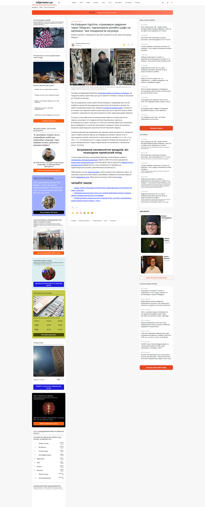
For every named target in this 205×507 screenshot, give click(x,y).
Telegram (113, 220)
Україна (74, 2)
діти (105, 220)
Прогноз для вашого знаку (49, 424)
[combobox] (60, 379)
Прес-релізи (118, 2)
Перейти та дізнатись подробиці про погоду (48, 387)
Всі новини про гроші (48, 335)
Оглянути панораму (48, 121)
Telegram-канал (93, 172)
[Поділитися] (128, 44)
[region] (48, 384)
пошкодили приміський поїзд (82, 162)
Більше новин (156, 128)
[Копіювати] (132, 44)
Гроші (103, 2)
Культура (95, 2)
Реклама (137, 2)
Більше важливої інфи (156, 367)
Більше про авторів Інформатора (156, 278)
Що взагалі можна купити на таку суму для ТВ (48, 284)
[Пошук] (172, 3)
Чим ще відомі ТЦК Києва (48, 212)
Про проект (128, 2)
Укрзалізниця (97, 220)
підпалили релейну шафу (113, 108)
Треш (110, 2)
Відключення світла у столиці (107, 12)
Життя (81, 2)
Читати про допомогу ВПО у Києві (48, 253)
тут (120, 177)
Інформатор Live (82, 177)
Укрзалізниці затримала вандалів (84, 160)
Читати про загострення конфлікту (49, 170)
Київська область (84, 220)
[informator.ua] (44, 2)
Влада (88, 2)
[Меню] (59, 2)
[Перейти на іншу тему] (167, 3)
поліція (73, 220)
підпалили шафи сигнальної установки (113, 93)
